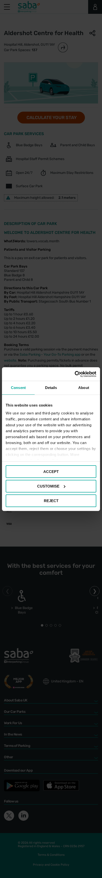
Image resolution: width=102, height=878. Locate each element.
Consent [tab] (18, 388)
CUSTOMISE (48, 486)
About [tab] (83, 388)
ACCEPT (51, 472)
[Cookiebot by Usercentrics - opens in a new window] (74, 374)
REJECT (51, 500)
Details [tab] (51, 388)
